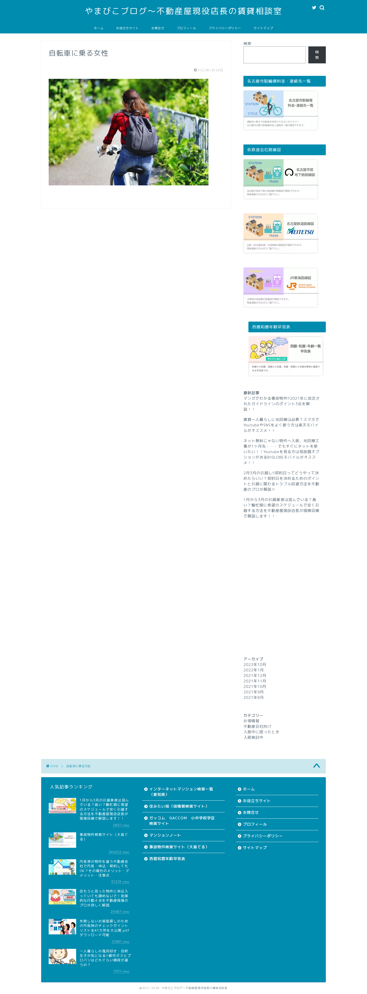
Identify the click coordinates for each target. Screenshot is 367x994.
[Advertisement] (284, 578)
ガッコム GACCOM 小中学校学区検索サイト (182, 820)
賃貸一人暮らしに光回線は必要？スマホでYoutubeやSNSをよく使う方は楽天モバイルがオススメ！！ (281, 425)
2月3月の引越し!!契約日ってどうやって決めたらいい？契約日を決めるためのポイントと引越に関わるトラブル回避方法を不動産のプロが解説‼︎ (281, 481)
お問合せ (157, 28)
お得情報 (251, 721)
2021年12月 (254, 675)
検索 (247, 43)
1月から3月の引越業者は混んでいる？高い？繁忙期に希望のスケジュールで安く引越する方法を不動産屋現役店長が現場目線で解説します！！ (281, 508)
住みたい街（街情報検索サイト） (179, 806)
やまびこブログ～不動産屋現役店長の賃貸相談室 (183, 11)
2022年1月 (253, 670)
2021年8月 (253, 697)
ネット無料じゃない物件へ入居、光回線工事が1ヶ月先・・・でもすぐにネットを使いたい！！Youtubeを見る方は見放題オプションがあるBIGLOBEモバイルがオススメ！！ (281, 451)
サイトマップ (263, 28)
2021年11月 (254, 681)
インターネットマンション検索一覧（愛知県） (181, 791)
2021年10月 (254, 686)
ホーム (99, 28)
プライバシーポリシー (225, 28)
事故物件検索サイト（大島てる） (179, 847)
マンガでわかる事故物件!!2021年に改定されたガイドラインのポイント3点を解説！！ (281, 404)
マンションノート (165, 835)
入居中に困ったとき (261, 732)
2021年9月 (253, 692)
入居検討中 (253, 737)
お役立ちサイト (127, 28)
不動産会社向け (257, 726)
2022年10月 (254, 664)
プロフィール (186, 28)
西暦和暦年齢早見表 (167, 858)
